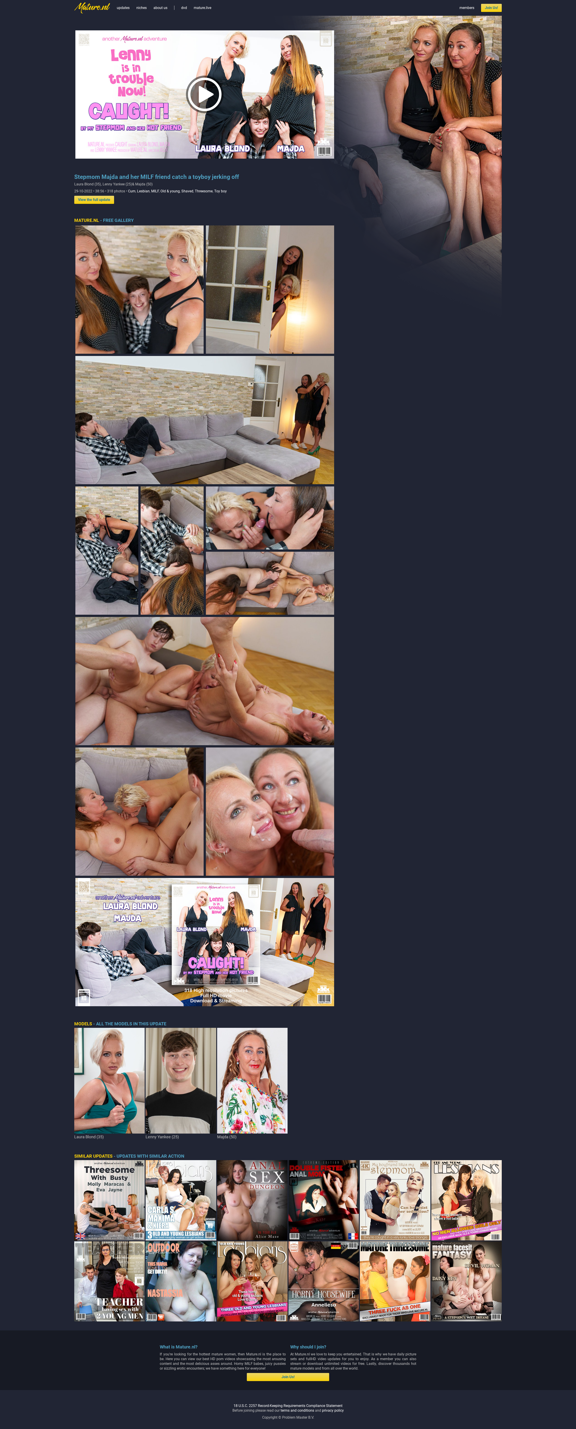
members (466, 8)
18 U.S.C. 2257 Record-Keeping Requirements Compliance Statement (288, 1406)
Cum (131, 191)
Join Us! (491, 8)
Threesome (204, 191)
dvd (184, 8)
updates (123, 8)
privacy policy (333, 1410)
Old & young (170, 191)
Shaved (187, 191)
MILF (155, 191)
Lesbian (143, 191)
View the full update (94, 200)
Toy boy (220, 191)
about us (160, 8)
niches (141, 8)
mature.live (202, 8)
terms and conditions (297, 1410)
